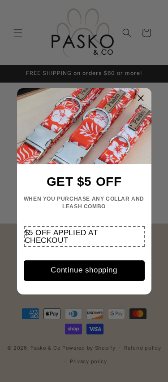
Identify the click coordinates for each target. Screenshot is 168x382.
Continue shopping (84, 270)
